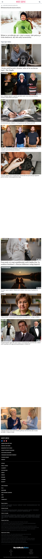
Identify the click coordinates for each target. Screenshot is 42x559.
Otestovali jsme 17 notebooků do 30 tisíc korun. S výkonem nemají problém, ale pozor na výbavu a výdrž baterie (18, 538)
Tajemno (3, 479)
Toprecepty (4, 499)
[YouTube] (6, 441)
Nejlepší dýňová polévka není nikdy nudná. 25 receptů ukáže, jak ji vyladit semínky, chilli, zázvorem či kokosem (18, 539)
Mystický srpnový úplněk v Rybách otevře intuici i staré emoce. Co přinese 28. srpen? (14, 530)
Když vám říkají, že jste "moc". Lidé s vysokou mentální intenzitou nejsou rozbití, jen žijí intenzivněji (16, 534)
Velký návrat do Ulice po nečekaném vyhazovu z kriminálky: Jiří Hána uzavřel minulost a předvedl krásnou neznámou (19, 526)
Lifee (2, 497)
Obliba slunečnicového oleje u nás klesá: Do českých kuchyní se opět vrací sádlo (13, 541)
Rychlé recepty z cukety (20, 514)
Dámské (31, 551)
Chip (2, 494)
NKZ (11, 552)
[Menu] (2, 2)
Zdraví (2, 472)
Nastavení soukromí (6, 452)
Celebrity (3, 468)
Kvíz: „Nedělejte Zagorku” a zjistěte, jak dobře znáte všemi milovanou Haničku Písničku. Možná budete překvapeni (18, 523)
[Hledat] (39, 2)
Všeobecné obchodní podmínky (8, 454)
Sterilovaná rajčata (13, 514)
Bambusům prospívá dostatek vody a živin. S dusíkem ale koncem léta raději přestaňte (14, 542)
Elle (2, 487)
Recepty (3, 481)
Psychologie (4, 470)
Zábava (3, 474)
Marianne (3, 490)
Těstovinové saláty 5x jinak (5, 514)
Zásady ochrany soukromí (7, 450)
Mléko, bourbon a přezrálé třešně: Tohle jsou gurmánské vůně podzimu (12, 535)
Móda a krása (4, 465)
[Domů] (21, 2)
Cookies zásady (5, 457)
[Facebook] (2, 441)
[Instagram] (4, 441)
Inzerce (3, 459)
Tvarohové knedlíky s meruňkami (30, 514)
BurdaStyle (31, 552)
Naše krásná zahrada (6, 492)
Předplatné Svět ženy (6, 443)
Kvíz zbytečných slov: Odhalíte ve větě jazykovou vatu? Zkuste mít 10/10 (12, 524)
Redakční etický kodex (6, 448)
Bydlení (3, 477)
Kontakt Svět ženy (5, 445)
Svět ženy (11, 551)
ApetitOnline (4, 485)
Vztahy (3, 463)
